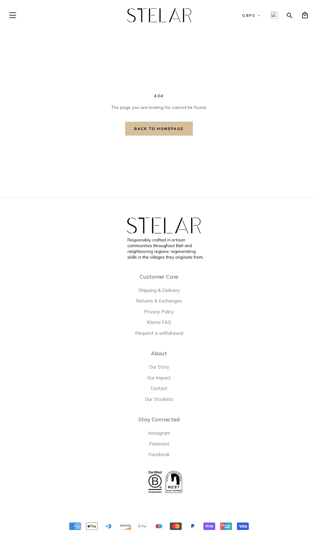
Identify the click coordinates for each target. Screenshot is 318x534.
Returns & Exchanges (159, 301)
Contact (159, 388)
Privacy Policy (159, 312)
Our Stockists (159, 399)
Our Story (159, 367)
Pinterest (159, 444)
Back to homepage (159, 128)
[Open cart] (305, 15)
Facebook (159, 454)
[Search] (289, 15)
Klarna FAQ (159, 322)
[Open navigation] (12, 15)
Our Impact (159, 378)
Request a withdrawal (159, 333)
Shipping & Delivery (159, 290)
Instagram (159, 433)
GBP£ (248, 15)
